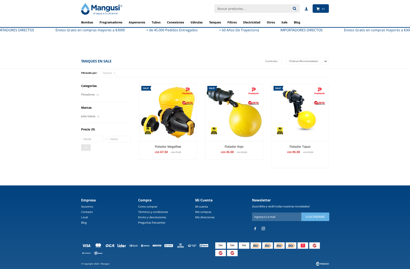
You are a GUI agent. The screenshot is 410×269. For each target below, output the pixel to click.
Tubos (156, 22)
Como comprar (147, 206)
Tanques (215, 22)
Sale (284, 22)
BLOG (297, 22)
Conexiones (175, 22)
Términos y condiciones (153, 212)
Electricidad (251, 22)
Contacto (87, 212)
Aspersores (137, 22)
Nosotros (87, 206)
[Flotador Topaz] (300, 112)
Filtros (232, 22)
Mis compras (203, 212)
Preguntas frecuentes (151, 222)
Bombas (87, 22)
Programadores (111, 22)
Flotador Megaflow (168, 147)
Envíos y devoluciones (152, 217)
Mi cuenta (201, 206)
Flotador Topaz (300, 147)
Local (84, 217)
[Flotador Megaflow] (168, 112)
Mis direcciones (205, 217)
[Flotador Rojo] (234, 112)
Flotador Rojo (234, 147)
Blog (84, 222)
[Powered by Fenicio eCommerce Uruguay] (322, 263)
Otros (271, 22)
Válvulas (196, 22)
